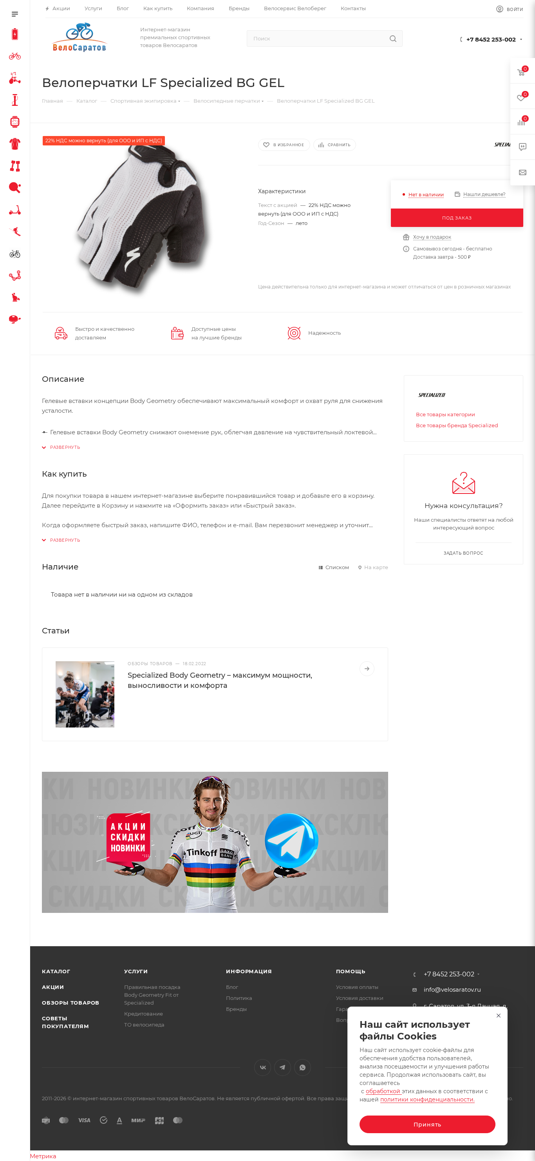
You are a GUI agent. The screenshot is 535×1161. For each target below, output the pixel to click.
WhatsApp (302, 1067)
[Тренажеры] (16, 167)
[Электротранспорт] (16, 35)
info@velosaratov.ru (452, 989)
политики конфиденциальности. (427, 1099)
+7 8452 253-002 (491, 39)
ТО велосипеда (144, 1024)
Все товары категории (445, 414)
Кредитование (143, 1013)
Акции (53, 987)
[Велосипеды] (16, 57)
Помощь (350, 971)
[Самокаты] (16, 211)
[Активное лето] (16, 189)
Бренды (236, 1009)
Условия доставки (359, 998)
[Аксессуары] (16, 101)
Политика (239, 998)
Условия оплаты (357, 987)
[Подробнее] (367, 668)
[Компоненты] (16, 277)
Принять (428, 1124)
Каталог (56, 971)
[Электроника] (16, 123)
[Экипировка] (16, 145)
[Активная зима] (16, 233)
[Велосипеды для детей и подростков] (16, 79)
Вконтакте (262, 1067)
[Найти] (393, 38)
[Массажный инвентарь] (16, 299)
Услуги (136, 971)
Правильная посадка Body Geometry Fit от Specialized (152, 995)
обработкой (384, 1091)
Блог (232, 987)
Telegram (282, 1067)
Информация (249, 971)
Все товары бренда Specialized (457, 425)
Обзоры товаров (70, 1003)
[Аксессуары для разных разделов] (16, 321)
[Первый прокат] (16, 255)
